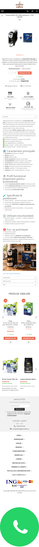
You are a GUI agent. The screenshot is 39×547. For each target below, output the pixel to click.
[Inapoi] (1, 15)
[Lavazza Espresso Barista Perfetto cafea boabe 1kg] (29, 365)
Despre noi (18, 455)
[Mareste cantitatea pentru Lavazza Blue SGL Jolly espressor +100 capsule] (15, 73)
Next (36, 39)
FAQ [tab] (4, 284)
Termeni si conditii (18, 467)
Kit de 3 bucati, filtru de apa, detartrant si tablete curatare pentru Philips (10, 324)
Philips (10, 321)
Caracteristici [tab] (6, 278)
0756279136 (20, 426)
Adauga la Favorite (12, 86)
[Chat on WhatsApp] (19, 546)
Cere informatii (26, 86)
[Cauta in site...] (37, 11)
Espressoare (19, 439)
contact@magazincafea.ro (20, 429)
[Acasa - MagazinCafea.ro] (19, 4)
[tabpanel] (19, 37)
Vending (18, 447)
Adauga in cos (24, 73)
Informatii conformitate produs (11, 273)
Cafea (18, 435)
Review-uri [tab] (7, 281)
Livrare (19, 459)
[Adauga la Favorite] (10, 342)
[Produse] (2, 11)
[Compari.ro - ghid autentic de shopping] (19, 500)
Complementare (18, 451)
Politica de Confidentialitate (18, 471)
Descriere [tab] (5, 116)
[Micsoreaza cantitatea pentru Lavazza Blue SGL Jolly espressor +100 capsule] (9, 73)
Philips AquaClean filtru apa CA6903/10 (28, 324)
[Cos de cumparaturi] (32, 11)
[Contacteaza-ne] (28, 11)
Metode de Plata (18, 463)
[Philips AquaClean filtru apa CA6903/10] (28, 308)
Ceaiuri (19, 443)
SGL (19, 19)
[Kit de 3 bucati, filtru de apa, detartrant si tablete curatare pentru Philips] (10, 308)
